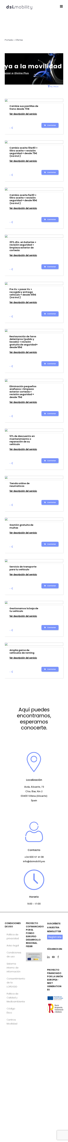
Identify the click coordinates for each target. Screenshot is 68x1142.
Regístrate (55, 937)
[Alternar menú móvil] (61, 6)
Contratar (51, 125)
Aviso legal (13, 945)
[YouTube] (53, 957)
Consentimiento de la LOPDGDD (13, 982)
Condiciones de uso (13, 954)
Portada (9, 40)
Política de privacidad (13, 936)
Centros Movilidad (12, 1021)
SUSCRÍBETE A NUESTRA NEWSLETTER (54, 927)
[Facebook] (58, 957)
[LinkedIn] (48, 957)
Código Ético (11, 1010)
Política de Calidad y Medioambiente (13, 997)
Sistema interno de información (13, 967)
